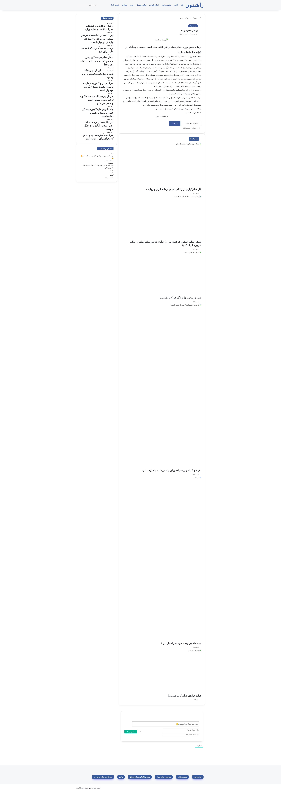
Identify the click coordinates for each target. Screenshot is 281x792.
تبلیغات (124, 5)
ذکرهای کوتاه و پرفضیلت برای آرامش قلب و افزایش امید (171, 470)
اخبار (176, 5)
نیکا (112, 153)
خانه (182, 5)
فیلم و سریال (141, 5)
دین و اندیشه (193, 18)
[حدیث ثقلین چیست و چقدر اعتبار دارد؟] (161, 559)
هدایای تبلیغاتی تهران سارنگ (140, 777)
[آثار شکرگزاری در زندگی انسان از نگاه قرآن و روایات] (161, 165)
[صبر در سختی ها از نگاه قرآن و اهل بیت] (161, 273)
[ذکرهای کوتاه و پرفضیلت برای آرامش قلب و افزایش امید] (161, 386)
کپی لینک (175, 123)
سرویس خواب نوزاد (164, 777)
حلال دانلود (198, 777)
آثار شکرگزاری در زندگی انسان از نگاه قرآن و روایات (173, 189)
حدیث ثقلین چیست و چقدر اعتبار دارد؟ (181, 643)
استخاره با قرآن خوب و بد (103, 777)
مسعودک (110, 163)
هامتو (121, 777)
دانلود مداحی (166, 5)
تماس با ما (115, 5)
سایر (131, 5)
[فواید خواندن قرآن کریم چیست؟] (161, 671)
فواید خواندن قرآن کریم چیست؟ (184, 695)
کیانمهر (111, 175)
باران (111, 170)
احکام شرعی (154, 5)
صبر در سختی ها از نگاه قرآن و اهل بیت (180, 297)
